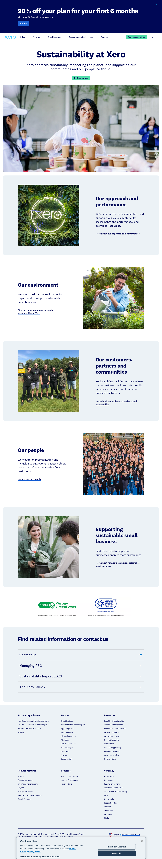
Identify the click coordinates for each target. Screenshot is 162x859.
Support (104, 37)
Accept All (116, 853)
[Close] (142, 841)
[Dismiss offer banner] (156, 4)
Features (36, 37)
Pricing (23, 37)
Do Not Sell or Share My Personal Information (40, 856)
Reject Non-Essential (116, 846)
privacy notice (33, 851)
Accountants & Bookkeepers (81, 37)
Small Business (54, 37)
